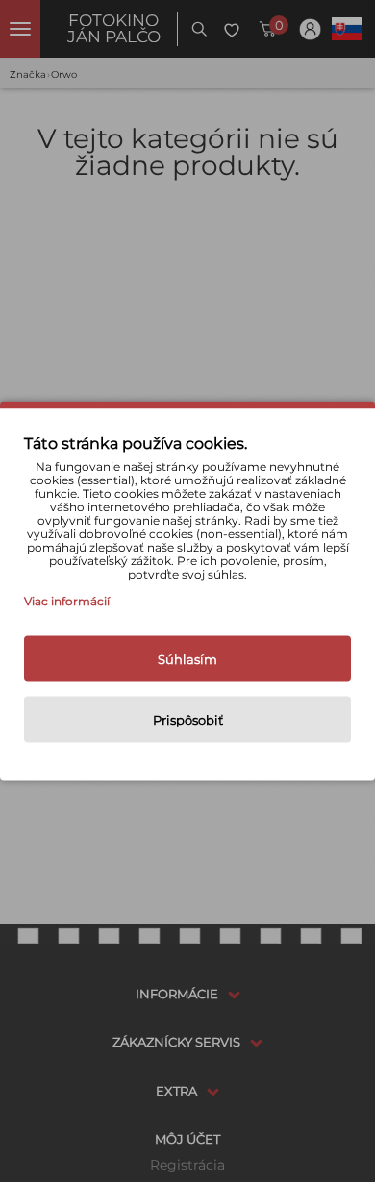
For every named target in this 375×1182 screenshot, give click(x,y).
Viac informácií (67, 601)
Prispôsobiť (188, 719)
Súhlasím (187, 659)
